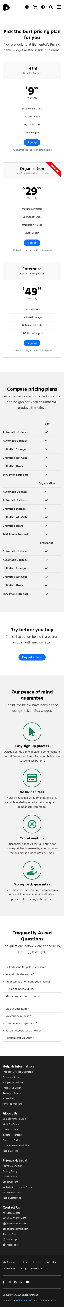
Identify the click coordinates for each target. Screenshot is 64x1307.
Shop (25, 1262)
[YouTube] (27, 1282)
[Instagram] (9, 1282)
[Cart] (35, 7)
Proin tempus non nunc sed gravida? (28, 981)
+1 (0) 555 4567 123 (16, 1223)
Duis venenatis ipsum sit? (21, 1023)
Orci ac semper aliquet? (20, 988)
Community (9, 1268)
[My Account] (27, 7)
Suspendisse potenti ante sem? (25, 1030)
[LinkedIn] (15, 1282)
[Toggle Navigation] (59, 7)
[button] (32, 967)
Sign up (32, 142)
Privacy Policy (10, 1171)
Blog (23, 1268)
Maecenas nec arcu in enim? (23, 996)
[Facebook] (3, 1282)
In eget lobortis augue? (20, 974)
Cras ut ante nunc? (17, 1008)
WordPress (50, 1300)
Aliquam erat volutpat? (20, 1037)
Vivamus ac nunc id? (18, 1016)
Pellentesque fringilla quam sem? (26, 967)
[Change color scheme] (43, 7)
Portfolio (51, 1262)
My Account (10, 1262)
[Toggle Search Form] (50, 7)
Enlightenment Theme (27, 1300)
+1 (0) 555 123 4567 (16, 1218)
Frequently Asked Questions (18, 1072)
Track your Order (12, 1088)
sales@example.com (17, 1229)
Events (37, 1262)
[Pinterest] (21, 1282)
